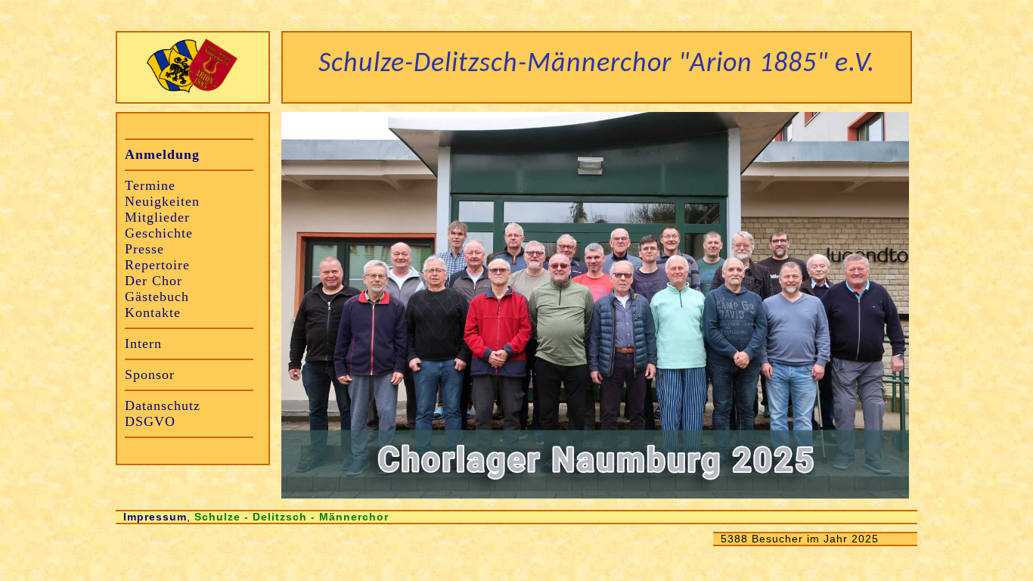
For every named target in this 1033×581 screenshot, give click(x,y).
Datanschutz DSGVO (162, 413)
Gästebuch (157, 296)
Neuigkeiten (162, 201)
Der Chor (153, 280)
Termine (150, 185)
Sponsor (150, 374)
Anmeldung (162, 154)
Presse (144, 248)
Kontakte (153, 312)
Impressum (155, 517)
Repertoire (157, 264)
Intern (143, 343)
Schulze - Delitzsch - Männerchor (291, 517)
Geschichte (159, 233)
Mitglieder (157, 217)
